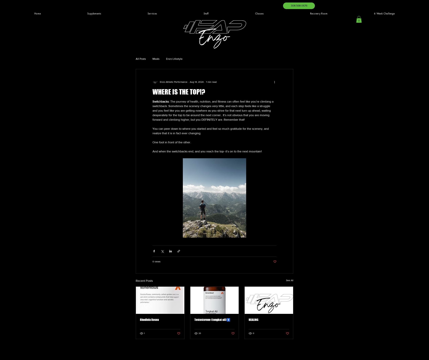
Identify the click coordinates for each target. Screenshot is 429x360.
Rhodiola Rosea (149, 320)
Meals (155, 58)
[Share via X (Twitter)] (162, 251)
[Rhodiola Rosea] (160, 300)
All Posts (141, 58)
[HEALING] (269, 300)
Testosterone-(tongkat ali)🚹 (212, 320)
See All (289, 280)
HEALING (253, 320)
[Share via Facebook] (154, 251)
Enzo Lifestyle (174, 58)
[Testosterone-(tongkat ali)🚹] (214, 300)
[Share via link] (178, 251)
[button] (359, 19)
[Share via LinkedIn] (170, 251)
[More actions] (274, 82)
